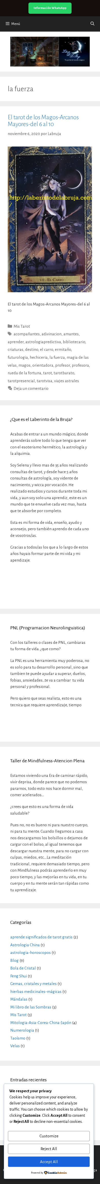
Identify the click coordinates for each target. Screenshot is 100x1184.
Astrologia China (25, 945)
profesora (80, 365)
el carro (46, 349)
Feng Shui (18, 976)
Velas (15, 1046)
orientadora (42, 365)
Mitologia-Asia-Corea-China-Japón (40, 1022)
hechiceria (39, 357)
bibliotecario (74, 342)
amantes (71, 334)
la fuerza (57, 357)
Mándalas (18, 999)
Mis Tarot (22, 326)
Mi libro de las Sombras (30, 1007)
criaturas (15, 349)
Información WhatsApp (50, 8)
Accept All (49, 1162)
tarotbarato (64, 373)
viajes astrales (66, 381)
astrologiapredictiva (43, 342)
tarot (47, 373)
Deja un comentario (31, 388)
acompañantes (27, 334)
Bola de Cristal (23, 968)
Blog (14, 960)
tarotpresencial (21, 381)
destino (31, 349)
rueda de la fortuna (24, 373)
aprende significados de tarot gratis (41, 937)
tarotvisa (44, 381)
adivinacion (52, 334)
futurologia (18, 357)
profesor (62, 365)
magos (24, 365)
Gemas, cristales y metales (33, 983)
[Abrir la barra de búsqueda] (92, 24)
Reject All (49, 1149)
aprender (16, 342)
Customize (48, 1136)
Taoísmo (17, 1038)
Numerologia (22, 1030)
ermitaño (63, 349)
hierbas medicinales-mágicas (36, 991)
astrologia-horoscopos (30, 952)
